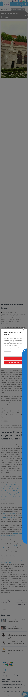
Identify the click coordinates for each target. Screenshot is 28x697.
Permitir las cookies (14, 362)
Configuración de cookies (14, 354)
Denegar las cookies (14, 358)
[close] (23, 329)
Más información (7, 350)
